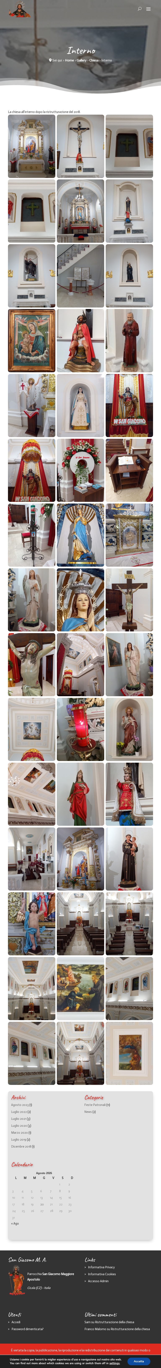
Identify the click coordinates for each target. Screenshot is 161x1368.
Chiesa (94, 60)
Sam (87, 1322)
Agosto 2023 (20, 1105)
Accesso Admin (98, 1281)
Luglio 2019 (18, 1139)
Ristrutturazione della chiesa (114, 1322)
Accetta (139, 1361)
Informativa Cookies (102, 1274)
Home (69, 60)
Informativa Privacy (101, 1267)
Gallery (82, 60)
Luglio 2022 (19, 1112)
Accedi (16, 1322)
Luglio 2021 (18, 1119)
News (88, 1112)
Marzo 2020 (19, 1133)
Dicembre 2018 (21, 1146)
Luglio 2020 (19, 1126)
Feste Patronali (95, 1105)
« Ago (15, 1223)
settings (114, 1363)
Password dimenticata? (28, 1329)
